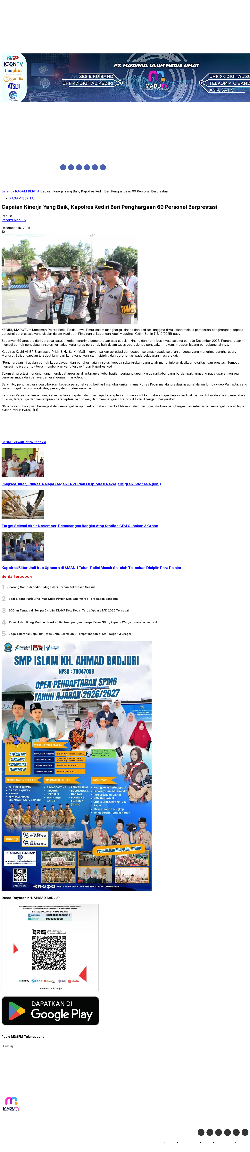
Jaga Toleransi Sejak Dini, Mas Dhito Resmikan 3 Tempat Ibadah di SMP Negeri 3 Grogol (70, 633)
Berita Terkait (12, 442)
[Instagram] (71, 167)
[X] (95, 167)
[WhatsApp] (50, 423)
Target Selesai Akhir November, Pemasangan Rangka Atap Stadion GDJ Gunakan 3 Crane (80, 526)
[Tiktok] (236, 1132)
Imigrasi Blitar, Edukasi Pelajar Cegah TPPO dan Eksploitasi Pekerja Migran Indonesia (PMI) (81, 484)
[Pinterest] (36, 423)
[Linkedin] (79, 167)
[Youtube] (103, 167)
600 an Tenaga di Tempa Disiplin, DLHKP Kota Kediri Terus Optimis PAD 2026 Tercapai (69, 610)
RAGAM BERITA (27, 191)
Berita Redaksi (34, 442)
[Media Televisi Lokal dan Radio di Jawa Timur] (11, 1104)
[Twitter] (209, 1132)
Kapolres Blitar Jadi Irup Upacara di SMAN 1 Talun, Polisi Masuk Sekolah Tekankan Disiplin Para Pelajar (91, 567)
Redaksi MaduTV (14, 220)
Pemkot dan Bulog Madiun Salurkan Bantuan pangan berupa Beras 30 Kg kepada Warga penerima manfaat (83, 622)
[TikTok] (87, 167)
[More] (78, 423)
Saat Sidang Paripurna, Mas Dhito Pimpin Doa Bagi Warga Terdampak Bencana (63, 598)
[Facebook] (63, 167)
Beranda (8, 191)
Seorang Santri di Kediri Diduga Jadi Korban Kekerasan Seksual (51, 587)
